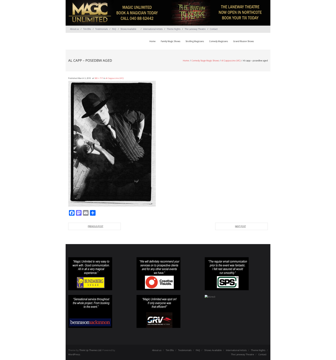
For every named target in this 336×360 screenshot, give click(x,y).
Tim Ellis (87, 29)
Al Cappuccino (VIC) (231, 60)
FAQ (114, 29)
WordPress (74, 354)
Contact (214, 29)
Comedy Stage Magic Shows (205, 60)
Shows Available (128, 29)
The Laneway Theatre (195, 29)
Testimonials (101, 29)
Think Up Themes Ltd (90, 350)
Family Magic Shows (170, 41)
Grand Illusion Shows (243, 41)
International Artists (153, 29)
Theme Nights (173, 29)
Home (152, 41)
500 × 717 (98, 78)
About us (74, 29)
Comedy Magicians (218, 41)
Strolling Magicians (195, 41)
